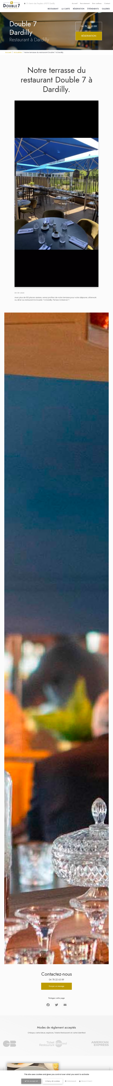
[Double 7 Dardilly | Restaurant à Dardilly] (11, 9)
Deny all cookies (53, 1081)
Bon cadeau (97, 3)
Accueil (74, 3)
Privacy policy (86, 1081)
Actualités (18, 52)
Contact (107, 3)
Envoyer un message (56, 986)
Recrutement (85, 3)
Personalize (71, 1081)
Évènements (93, 9)
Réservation (78, 9)
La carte (66, 9)
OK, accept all (32, 1081)
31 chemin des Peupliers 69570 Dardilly (40, 3)
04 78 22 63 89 (89, 26)
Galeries (106, 9)
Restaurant (53, 9)
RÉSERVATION (88, 36)
